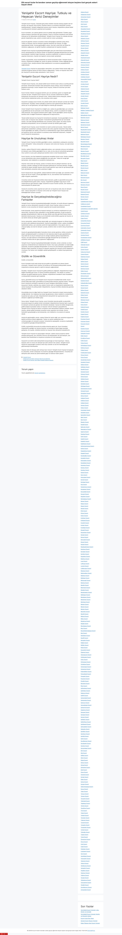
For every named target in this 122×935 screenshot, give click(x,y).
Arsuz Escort (84, 81)
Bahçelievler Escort (86, 115)
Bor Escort (84, 180)
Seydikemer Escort (86, 741)
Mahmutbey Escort (86, 573)
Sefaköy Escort (85, 719)
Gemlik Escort (85, 369)
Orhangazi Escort (86, 662)
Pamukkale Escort (86, 674)
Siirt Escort (84, 750)
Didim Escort (84, 271)
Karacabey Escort (86, 460)
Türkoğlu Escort (85, 832)
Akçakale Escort (85, 31)
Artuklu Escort (85, 84)
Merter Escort (85, 609)
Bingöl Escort (84, 165)
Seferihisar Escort (86, 722)
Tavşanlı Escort (85, 798)
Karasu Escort (85, 467)
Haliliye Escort (85, 400)
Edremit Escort (85, 292)
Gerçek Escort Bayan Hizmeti (89, 921)
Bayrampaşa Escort (86, 144)
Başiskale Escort (85, 132)
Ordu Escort (84, 659)
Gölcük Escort (85, 379)
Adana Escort (84, 12)
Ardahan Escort (85, 77)
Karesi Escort (84, 472)
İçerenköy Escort (85, 415)
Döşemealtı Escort (86, 278)
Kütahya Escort (85, 559)
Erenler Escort (85, 312)
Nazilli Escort (84, 638)
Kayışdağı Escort (85, 491)
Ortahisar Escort (85, 664)
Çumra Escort (84, 254)
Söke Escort (84, 779)
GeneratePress (91, 930)
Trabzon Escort (85, 820)
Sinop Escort (84, 765)
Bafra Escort (84, 105)
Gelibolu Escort (85, 367)
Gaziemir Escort (85, 362)
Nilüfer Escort (84, 645)
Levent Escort (85, 566)
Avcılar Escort (84, 96)
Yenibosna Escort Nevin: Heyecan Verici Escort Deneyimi (36, 358)
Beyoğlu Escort (85, 156)
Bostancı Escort (85, 184)
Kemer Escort (84, 501)
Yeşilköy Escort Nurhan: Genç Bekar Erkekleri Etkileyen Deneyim (38, 360)
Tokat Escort (84, 813)
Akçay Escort (84, 36)
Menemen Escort (85, 599)
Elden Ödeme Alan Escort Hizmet (90, 923)
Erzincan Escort (85, 321)
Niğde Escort (84, 643)
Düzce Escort (84, 285)
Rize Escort (84, 686)
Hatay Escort (84, 408)
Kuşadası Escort (85, 556)
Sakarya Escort (85, 693)
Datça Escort (84, 259)
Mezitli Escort (84, 614)
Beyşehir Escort (85, 158)
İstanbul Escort (85, 434)
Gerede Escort (85, 372)
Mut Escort (84, 633)
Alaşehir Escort (85, 53)
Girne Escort (84, 376)
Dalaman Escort (85, 256)
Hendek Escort (85, 412)
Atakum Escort (85, 91)
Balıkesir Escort (85, 122)
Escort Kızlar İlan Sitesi (87, 918)
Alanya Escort (85, 50)
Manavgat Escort (85, 580)
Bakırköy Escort (85, 117)
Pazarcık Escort (85, 678)
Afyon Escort (84, 21)
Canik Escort (84, 211)
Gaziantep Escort (86, 360)
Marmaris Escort (85, 587)
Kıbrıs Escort (84, 515)
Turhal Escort (84, 830)
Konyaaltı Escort (85, 539)
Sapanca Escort (85, 710)
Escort (82, 326)
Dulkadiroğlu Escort (86, 283)
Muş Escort (84, 628)
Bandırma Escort (85, 125)
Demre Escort (84, 264)
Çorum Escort (84, 249)
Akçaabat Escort (85, 29)
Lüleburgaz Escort (86, 568)
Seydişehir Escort (86, 743)
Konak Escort (84, 535)
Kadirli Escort (84, 439)
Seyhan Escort (85, 746)
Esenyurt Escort (85, 331)
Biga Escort (84, 161)
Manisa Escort (85, 583)
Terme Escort (84, 806)
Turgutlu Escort (85, 825)
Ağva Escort (84, 26)
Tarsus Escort (85, 794)
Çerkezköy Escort (86, 230)
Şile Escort (84, 753)
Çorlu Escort (84, 247)
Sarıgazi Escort (85, 714)
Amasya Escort (85, 65)
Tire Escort (84, 810)
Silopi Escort (84, 760)
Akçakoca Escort (85, 33)
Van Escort (84, 854)
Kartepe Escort (85, 482)
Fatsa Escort (84, 343)
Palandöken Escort (86, 671)
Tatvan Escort (85, 796)
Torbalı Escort (85, 815)
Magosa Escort (85, 571)
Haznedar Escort (85, 410)
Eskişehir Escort (85, 333)
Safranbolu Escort (86, 688)
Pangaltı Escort (85, 676)
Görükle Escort (85, 384)
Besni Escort (84, 149)
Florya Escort (84, 355)
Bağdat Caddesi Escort (87, 110)
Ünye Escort (84, 842)
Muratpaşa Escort (86, 626)
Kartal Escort (84, 479)
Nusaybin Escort (85, 650)
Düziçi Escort (84, 288)
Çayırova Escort (85, 225)
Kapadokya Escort (86, 451)
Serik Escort (84, 738)
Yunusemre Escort (86, 882)
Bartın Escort (84, 127)
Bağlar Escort (84, 113)
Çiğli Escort (84, 242)
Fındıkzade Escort (86, 352)
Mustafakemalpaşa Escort (88, 631)
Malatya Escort (85, 575)
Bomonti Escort (85, 177)
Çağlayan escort (85, 204)
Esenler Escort (85, 328)
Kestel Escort (84, 508)
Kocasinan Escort (86, 532)
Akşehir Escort (85, 45)
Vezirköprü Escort (86, 856)
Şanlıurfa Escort (85, 707)
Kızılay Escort (84, 525)
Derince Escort (85, 268)
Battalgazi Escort (85, 137)
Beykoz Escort (85, 151)
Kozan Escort (84, 542)
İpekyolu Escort (85, 427)
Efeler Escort (84, 295)
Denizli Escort (84, 266)
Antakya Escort (85, 72)
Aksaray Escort (85, 43)
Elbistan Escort (85, 300)
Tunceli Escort (85, 822)
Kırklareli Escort (85, 520)
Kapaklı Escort (85, 453)
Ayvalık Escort (85, 103)
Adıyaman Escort (85, 17)
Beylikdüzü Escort (86, 153)
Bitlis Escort (84, 170)
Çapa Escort (84, 218)
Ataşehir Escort (85, 93)
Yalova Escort (84, 863)
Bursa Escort (84, 199)
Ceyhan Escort (85, 235)
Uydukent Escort (85, 851)
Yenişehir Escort (26, 68)
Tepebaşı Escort (85, 803)
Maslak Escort (85, 590)
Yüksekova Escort (86, 880)
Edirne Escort (84, 290)
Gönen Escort (84, 381)
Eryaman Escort (85, 319)
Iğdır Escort (84, 417)
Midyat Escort (85, 616)
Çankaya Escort (85, 213)
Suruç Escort (84, 789)
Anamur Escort (85, 67)
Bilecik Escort (84, 163)
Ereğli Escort (84, 309)
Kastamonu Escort (86, 487)
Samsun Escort (85, 702)
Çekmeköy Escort (86, 228)
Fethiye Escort (85, 348)
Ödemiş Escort (85, 652)
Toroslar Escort (85, 818)
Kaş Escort (84, 484)
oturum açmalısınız (40, 373)
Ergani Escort (84, 314)
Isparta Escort (85, 431)
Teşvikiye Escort (85, 808)
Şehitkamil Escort (86, 724)
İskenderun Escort (86, 429)
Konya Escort (84, 537)
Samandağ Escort (86, 698)
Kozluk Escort (84, 544)
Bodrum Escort (85, 173)
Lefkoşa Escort (85, 563)
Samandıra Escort (86, 700)
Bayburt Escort (85, 139)
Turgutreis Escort (85, 827)
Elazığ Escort (84, 297)
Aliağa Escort (84, 55)
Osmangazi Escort (86, 666)
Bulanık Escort (85, 194)
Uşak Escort (84, 846)
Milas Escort (84, 619)
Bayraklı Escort (85, 141)
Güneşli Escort (85, 391)
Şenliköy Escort (85, 731)
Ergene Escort (85, 316)
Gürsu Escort (84, 396)
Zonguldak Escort (86, 889)
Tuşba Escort (84, 834)
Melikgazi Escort (85, 595)
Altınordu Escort (85, 62)
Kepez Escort (84, 503)
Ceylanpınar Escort (86, 237)
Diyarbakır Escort (85, 273)
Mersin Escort (85, 607)
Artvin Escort (84, 86)
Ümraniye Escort (85, 839)
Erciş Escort (84, 304)
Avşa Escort (84, 98)
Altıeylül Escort (85, 60)
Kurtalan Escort (85, 551)
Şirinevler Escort (85, 767)
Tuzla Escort (84, 837)
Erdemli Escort (85, 307)
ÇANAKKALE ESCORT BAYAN (89, 208)
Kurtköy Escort (85, 554)
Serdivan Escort (85, 734)
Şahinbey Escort (85, 690)
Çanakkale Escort (86, 206)
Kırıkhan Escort (85, 518)
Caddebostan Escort (86, 201)
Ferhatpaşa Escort (86, 345)
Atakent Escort (85, 89)
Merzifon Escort (85, 611)
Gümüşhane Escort (86, 388)
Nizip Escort (84, 647)
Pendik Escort (85, 681)
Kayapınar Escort (85, 489)
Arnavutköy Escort (86, 79)
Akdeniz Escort (85, 38)
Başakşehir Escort (86, 129)
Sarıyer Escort (85, 717)
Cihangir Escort (85, 244)
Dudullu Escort (85, 280)
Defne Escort (84, 261)
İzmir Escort (84, 436)
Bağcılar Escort (85, 108)
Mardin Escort (85, 585)
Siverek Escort (85, 774)
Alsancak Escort (85, 57)
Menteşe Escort (85, 602)
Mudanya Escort (85, 621)
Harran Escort (85, 405)
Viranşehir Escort (85, 858)
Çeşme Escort (85, 232)
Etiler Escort (84, 336)
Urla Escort (84, 844)
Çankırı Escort (85, 216)
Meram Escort (85, 604)
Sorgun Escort (85, 784)
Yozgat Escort (85, 878)
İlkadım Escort (85, 422)
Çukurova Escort (85, 252)
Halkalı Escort (85, 403)
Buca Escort (84, 187)
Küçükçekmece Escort (87, 547)
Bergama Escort (85, 146)
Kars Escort (84, 475)
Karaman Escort (85, 465)
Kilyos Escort (84, 513)
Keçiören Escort (85, 496)
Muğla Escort (84, 623)
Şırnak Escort (84, 777)
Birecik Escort (84, 168)
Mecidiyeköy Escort (86, 592)
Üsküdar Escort (85, 849)
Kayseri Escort (85, 494)
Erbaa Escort (84, 302)
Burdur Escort (85, 196)
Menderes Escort (85, 597)
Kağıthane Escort (85, 443)
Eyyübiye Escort (85, 338)
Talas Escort (84, 791)
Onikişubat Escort (86, 657)
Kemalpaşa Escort (86, 499)
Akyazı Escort (84, 48)
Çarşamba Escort (86, 220)
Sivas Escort (84, 772)
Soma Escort (84, 782)
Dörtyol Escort (85, 276)
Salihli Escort (84, 695)
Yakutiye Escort (85, 861)
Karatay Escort (85, 470)
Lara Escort (84, 561)
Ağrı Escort (84, 24)
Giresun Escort (85, 374)
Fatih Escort (84, 340)
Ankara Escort (85, 69)
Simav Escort (84, 762)
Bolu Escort (84, 175)
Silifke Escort (84, 755)
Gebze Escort (84, 364)
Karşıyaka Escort (85, 477)
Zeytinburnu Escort (86, 887)
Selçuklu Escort (85, 729)
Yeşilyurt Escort (85, 873)
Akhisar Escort (85, 41)
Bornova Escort (85, 182)
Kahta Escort (84, 448)
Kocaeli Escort (85, 530)
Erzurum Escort (85, 324)
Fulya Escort (84, 357)
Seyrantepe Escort (86, 748)
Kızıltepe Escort (85, 527)
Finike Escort (84, 350)
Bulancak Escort (85, 192)
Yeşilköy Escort (85, 870)
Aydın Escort (84, 101)
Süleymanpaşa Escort (87, 786)
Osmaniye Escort (85, 669)
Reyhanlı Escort (85, 683)
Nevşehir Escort (85, 640)
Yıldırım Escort (85, 875)
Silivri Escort (84, 758)
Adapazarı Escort (86, 14)
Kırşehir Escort (85, 523)
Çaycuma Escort (85, 223)
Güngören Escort (85, 393)
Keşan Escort (84, 506)
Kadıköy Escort (85, 441)
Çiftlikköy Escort (85, 240)
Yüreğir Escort (85, 885)
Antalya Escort (85, 74)
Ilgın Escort (84, 419)
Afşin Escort (84, 19)
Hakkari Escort (85, 398)
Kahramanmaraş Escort (87, 446)
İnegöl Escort (84, 424)
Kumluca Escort (85, 549)
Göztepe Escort (85, 386)
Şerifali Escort (85, 736)
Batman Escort (85, 134)
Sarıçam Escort (85, 712)
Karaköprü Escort (86, 463)
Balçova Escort (85, 120)
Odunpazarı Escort (86, 654)
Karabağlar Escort (86, 455)
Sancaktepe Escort (86, 705)
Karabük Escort (85, 458)
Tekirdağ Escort (85, 801)
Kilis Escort (84, 511)
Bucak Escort (84, 189)
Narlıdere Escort (85, 635)
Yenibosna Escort (86, 866)
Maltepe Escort (85, 578)
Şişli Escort (84, 770)
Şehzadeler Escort (86, 726)
